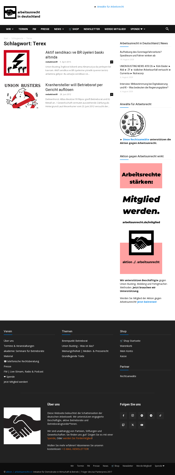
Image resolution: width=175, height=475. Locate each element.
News (57, 29)
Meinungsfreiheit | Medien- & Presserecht (85, 351)
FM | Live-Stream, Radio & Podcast (23, 371)
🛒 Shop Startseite (130, 340)
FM (34, 29)
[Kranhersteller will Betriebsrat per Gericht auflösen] (22, 95)
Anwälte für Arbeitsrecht (110, 6)
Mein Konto (126, 351)
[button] (167, 29)
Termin (23, 29)
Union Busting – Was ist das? (78, 345)
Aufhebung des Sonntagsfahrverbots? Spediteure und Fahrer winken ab (141, 54)
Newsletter (92, 29)
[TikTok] (160, 415)
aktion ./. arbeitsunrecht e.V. (19, 471)
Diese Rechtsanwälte (136, 139)
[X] (132, 425)
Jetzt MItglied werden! (16, 381)
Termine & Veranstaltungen (19, 345)
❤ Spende (9, 376)
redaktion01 (51, 62)
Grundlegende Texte (73, 356)
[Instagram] (132, 415)
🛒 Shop (74, 29)
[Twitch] (123, 425)
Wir (8, 29)
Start (6, 38)
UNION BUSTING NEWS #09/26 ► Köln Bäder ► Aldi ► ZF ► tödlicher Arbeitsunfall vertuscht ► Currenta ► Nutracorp (145, 70)
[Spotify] (141, 415)
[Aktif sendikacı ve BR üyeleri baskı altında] (16, 63)
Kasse (123, 356)
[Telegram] (151, 415)
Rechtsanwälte (128, 376)
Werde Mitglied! (115, 29)
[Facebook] (123, 415)
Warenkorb (126, 345)
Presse (45, 29)
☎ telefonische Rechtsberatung (21, 361)
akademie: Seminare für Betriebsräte (24, 351)
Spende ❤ (137, 29)
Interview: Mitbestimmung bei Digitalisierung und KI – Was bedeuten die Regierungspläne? (144, 86)
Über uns (9, 340)
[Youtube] (141, 425)
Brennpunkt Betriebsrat (75, 340)
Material (8, 356)
